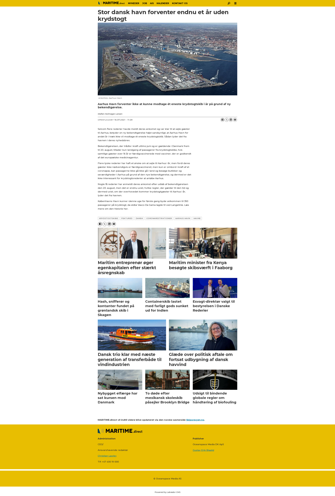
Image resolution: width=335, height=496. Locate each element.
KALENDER (163, 3)
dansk (139, 218)
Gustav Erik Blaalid (203, 450)
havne (197, 218)
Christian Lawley (107, 456)
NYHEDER (133, 3)
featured (126, 218)
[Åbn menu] (235, 3)
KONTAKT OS (180, 3)
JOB (144, 3)
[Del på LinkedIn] (231, 120)
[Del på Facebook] (222, 120)
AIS (152, 3)
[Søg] (229, 3)
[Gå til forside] (111, 3)
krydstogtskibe (108, 218)
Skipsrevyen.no (195, 420)
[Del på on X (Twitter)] (227, 120)
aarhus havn (182, 218)
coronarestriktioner (159, 218)
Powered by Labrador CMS (167, 492)
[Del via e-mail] (235, 120)
